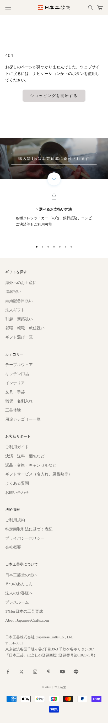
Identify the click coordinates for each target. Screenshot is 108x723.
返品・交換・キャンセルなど (30, 465)
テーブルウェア (19, 365)
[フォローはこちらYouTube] (62, 671)
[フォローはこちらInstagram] (35, 671)
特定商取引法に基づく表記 (28, 529)
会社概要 (13, 547)
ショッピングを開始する (54, 96)
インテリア (15, 383)
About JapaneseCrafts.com (27, 620)
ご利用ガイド (17, 447)
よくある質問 (17, 483)
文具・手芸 (15, 392)
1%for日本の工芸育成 (24, 611)
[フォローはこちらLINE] (76, 671)
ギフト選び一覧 (19, 337)
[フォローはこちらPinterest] (48, 671)
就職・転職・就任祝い (25, 328)
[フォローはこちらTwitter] (21, 671)
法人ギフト (15, 310)
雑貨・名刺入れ (19, 401)
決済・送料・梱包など (25, 456)
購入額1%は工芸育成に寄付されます (54, 159)
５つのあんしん (19, 584)
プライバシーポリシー (25, 538)
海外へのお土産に (21, 283)
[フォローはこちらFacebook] (7, 671)
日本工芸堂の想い (21, 575)
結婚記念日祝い (19, 301)
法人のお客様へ (19, 593)
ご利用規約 (15, 520)
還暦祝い (13, 291)
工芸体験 (13, 410)
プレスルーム (17, 602)
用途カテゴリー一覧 (23, 419)
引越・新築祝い (19, 319)
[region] (54, 217)
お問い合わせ (17, 492)
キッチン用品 (17, 374)
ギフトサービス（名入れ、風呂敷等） (38, 474)
